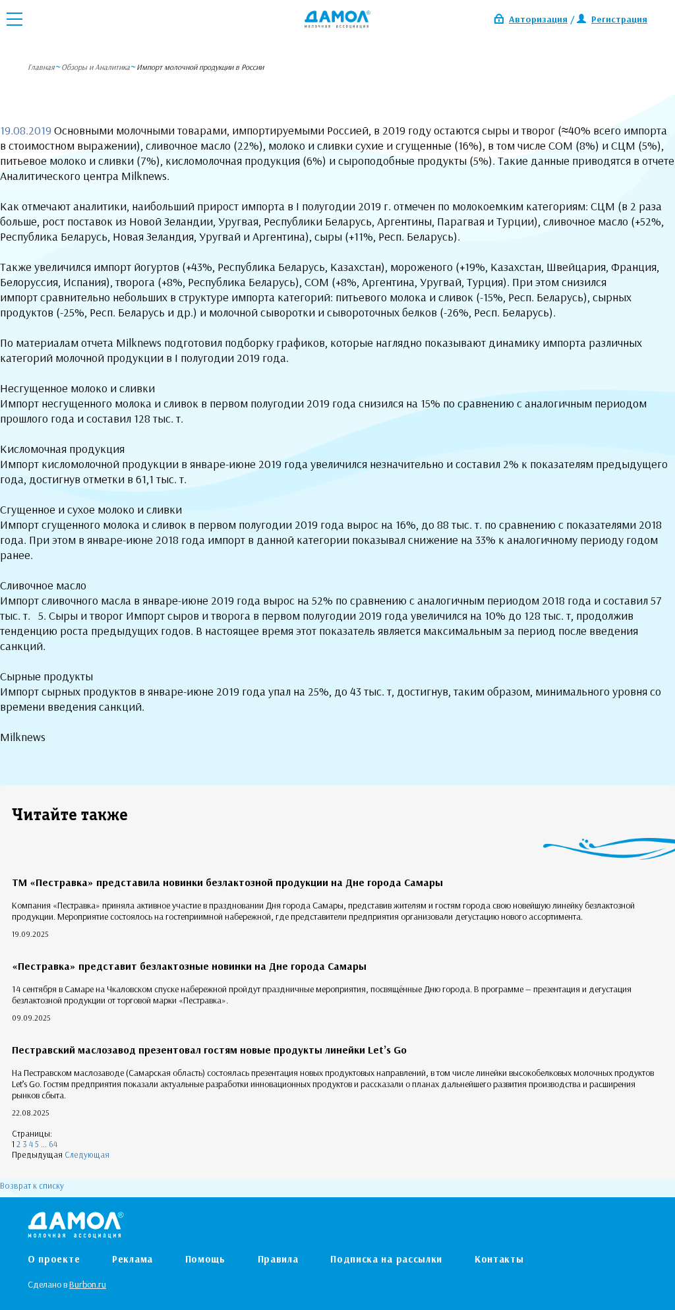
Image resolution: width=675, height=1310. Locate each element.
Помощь (205, 1259)
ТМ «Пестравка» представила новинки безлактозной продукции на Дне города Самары (227, 882)
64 (53, 1144)
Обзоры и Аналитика (95, 67)
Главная (41, 67)
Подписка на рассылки (386, 1259)
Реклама (132, 1259)
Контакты (499, 1259)
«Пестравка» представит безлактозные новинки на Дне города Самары (189, 965)
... (44, 1144)
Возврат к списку (32, 1185)
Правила (278, 1259)
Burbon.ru (87, 1284)
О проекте (54, 1259)
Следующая (87, 1154)
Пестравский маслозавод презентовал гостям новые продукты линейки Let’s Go (209, 1049)
